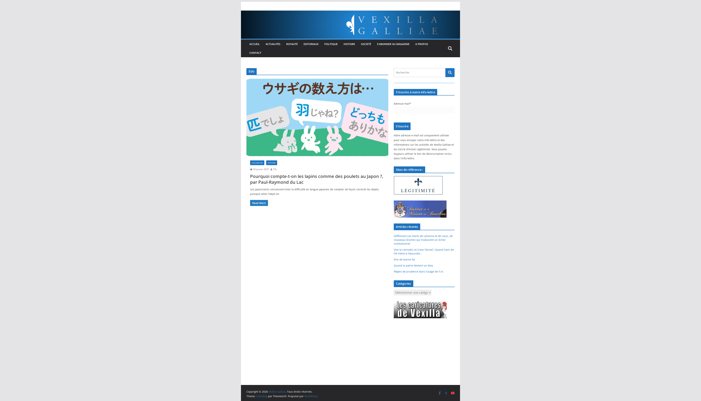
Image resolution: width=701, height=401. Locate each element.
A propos (421, 44)
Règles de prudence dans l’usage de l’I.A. (419, 271)
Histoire (349, 44)
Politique (331, 44)
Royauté (292, 44)
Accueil (254, 44)
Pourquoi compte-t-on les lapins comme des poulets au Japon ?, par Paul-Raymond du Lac (316, 179)
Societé (366, 44)
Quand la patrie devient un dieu (413, 265)
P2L (275, 169)
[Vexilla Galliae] (350, 13)
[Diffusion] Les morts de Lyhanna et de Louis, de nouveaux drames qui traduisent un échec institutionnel (423, 239)
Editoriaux (311, 44)
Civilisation (257, 162)
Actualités (273, 44)
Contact (255, 52)
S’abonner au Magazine (393, 44)
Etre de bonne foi (404, 259)
